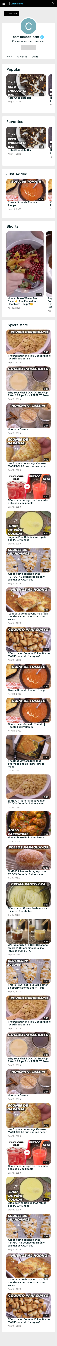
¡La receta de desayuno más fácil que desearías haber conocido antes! (28, 616)
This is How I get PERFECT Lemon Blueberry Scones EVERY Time (28, 986)
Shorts (35, 56)
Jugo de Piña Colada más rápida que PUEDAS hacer (27, 538)
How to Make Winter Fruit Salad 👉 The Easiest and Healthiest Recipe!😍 (23, 301)
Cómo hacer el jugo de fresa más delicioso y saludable (28, 502)
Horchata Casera (18, 429)
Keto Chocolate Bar (19, 98)
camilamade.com (22, 41)
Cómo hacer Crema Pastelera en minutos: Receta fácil (27, 910)
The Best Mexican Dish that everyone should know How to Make (26, 764)
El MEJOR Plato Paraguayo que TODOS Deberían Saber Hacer (26, 802)
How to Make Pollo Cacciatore (26, 837)
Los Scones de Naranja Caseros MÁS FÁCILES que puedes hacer (27, 465)
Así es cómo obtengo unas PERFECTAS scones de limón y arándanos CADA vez (26, 576)
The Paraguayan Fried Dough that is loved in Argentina (29, 357)
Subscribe (28, 47)
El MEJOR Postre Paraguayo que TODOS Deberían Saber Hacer (27, 873)
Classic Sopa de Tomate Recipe (22, 204)
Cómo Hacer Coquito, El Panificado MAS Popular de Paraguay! (29, 655)
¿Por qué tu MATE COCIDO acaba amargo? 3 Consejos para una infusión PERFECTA (28, 948)
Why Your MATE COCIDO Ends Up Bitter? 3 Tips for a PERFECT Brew (28, 394)
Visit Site (11, 13)
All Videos (22, 56)
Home (9, 56)
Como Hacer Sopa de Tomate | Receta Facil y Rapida (26, 725)
